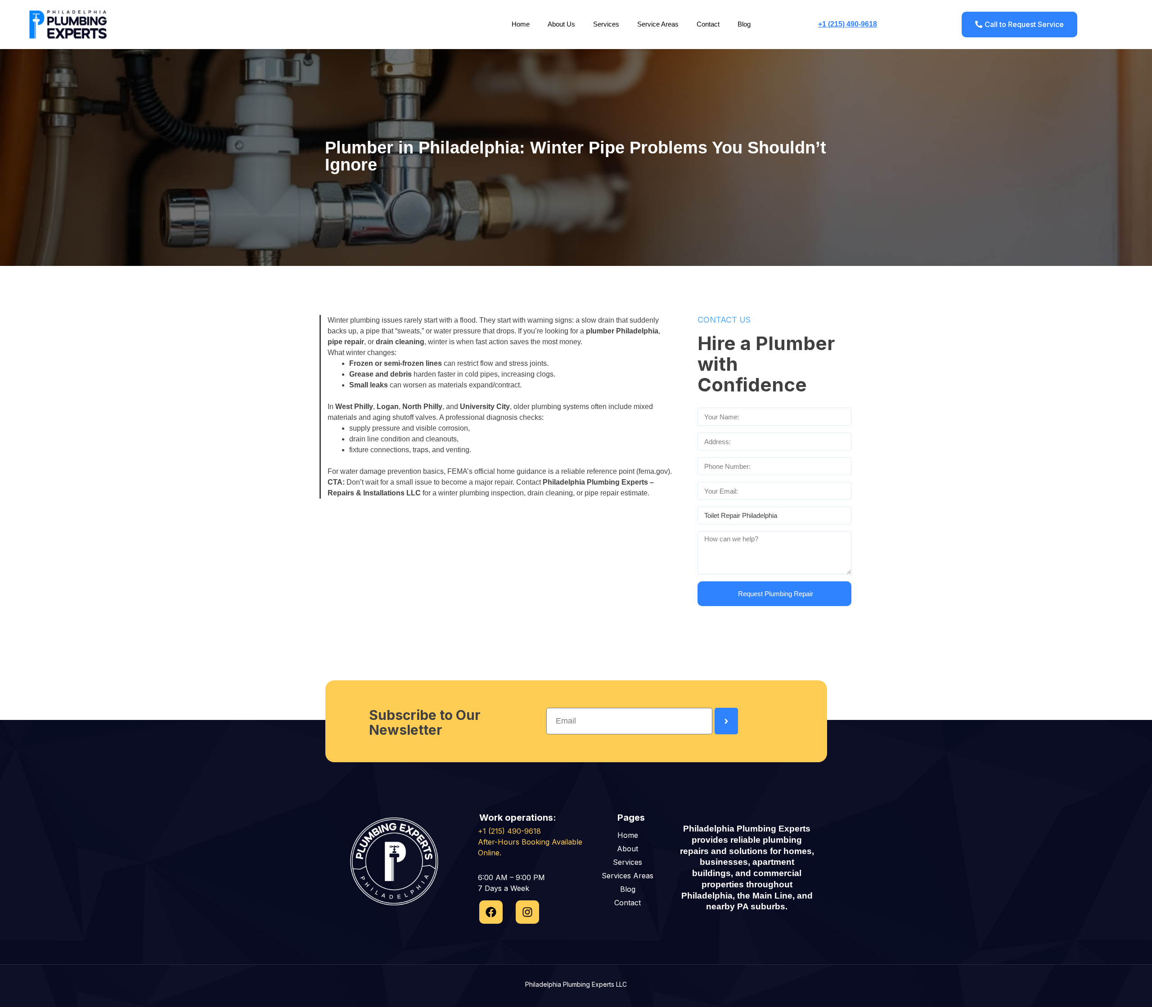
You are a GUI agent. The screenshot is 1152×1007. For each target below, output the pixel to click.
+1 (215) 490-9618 (847, 24)
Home (521, 24)
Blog (744, 24)
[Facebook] (491, 912)
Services (606, 24)
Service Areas (658, 24)
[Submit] (726, 721)
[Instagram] (527, 912)
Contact (708, 24)
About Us (561, 24)
